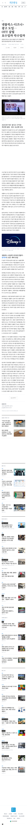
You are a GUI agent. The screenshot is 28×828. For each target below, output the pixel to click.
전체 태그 (18, 818)
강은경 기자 (4, 44)
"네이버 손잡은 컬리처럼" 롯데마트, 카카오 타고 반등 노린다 (9, 586)
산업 (9, 6)
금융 (12, 6)
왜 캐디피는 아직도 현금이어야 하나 (7, 758)
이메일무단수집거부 (13, 816)
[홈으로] (13, 810)
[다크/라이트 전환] (3, 3)
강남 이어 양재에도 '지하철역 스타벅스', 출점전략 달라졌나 (10, 660)
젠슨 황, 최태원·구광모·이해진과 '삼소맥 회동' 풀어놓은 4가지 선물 (8, 537)
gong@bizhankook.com (7, 407)
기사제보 (15, 813)
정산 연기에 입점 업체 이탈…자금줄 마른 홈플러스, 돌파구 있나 (8, 610)
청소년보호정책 (21, 816)
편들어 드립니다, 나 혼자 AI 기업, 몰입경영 (9, 733)
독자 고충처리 (20, 813)
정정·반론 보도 (9, 818)
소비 (25, 6)
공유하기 (14, 397)
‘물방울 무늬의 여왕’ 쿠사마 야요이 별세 (9, 687)
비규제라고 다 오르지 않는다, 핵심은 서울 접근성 (9, 561)
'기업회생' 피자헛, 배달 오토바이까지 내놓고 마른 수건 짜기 (9, 624)
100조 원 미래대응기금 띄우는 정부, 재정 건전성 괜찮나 (8, 709)
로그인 (23, 2)
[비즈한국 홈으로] (13, 3)
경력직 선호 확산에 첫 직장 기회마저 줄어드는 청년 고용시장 (9, 550)
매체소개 (5, 813)
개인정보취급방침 (6, 816)
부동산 (16, 6)
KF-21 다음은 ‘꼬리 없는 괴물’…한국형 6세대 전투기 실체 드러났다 (9, 745)
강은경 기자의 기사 (5, 417)
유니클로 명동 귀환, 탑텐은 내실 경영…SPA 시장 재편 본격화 (9, 574)
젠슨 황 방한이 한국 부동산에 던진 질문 (7, 525)
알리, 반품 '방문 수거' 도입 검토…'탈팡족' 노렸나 (9, 597)
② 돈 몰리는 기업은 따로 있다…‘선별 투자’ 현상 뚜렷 (9, 721)
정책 (19, 6)
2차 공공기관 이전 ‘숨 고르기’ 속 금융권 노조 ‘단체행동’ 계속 (8, 676)
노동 (22, 6)
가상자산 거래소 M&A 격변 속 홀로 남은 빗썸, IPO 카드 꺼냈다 (9, 769)
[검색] (5, 3)
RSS (14, 818)
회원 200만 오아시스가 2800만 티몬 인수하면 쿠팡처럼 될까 (8, 648)
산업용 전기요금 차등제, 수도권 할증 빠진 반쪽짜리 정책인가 (9, 698)
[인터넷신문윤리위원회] (13, 821)
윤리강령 (10, 813)
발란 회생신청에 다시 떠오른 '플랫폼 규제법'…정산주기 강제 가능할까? (9, 637)
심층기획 (5, 6)
